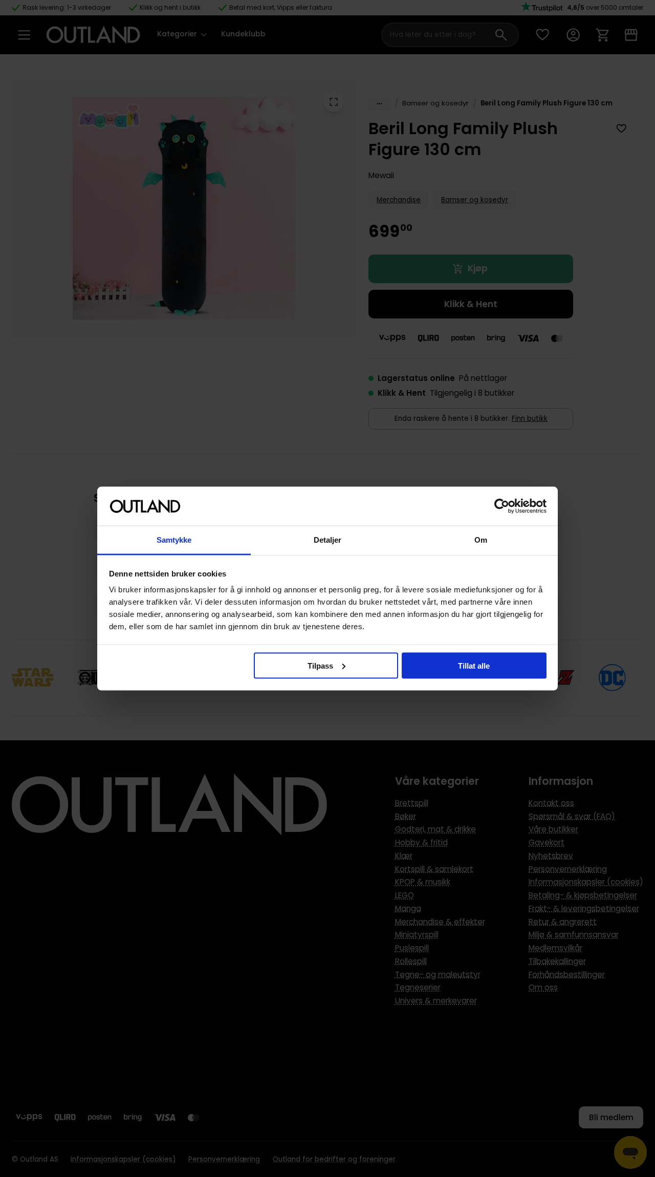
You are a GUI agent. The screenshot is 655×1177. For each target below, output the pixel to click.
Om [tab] (480, 540)
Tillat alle (474, 665)
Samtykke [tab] (174, 540)
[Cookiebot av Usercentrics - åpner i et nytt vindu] (502, 506)
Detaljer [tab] (328, 540)
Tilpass (320, 665)
